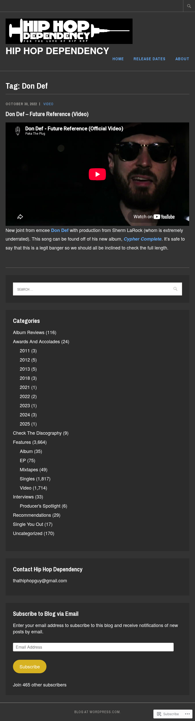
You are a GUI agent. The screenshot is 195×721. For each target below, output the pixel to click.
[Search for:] (189, 6)
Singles (27, 478)
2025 (25, 423)
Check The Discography (37, 432)
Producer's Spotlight (40, 505)
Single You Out (28, 524)
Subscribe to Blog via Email (45, 613)
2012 (25, 359)
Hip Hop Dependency (57, 50)
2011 (25, 350)
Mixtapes (29, 469)
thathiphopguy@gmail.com (40, 580)
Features (22, 441)
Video (48, 104)
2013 (25, 368)
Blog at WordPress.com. (97, 712)
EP (23, 460)
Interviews (23, 496)
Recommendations (32, 514)
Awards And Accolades (36, 341)
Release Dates (150, 58)
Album (26, 451)
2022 (25, 396)
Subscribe (30, 666)
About (182, 58)
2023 (25, 405)
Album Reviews (28, 332)
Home (118, 58)
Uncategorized (27, 533)
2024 (25, 414)
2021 (25, 387)
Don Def (60, 230)
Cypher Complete (142, 239)
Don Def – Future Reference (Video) (47, 114)
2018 (25, 377)
